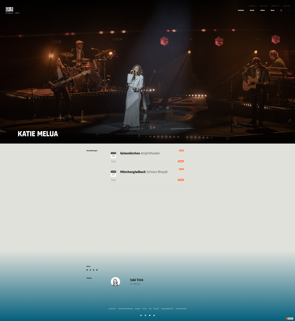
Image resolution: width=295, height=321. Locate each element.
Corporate (275, 6)
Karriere (251, 6)
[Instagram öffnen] (141, 315)
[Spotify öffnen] (154, 315)
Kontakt (137, 309)
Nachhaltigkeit (166, 309)
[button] (289, 318)
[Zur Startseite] (9, 9)
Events (252, 10)
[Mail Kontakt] (131, 284)
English (286, 6)
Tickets (181, 161)
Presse (144, 309)
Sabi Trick (136, 280)
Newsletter (263, 6)
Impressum (112, 309)
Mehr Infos (136, 284)
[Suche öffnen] (281, 10)
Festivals (241, 10)
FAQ (150, 309)
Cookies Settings (181, 309)
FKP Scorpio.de (9, 13)
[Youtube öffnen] (150, 315)
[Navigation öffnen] (289, 10)
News (272, 10)
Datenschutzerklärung (125, 309)
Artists (262, 10)
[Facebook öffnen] (145, 315)
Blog (155, 309)
